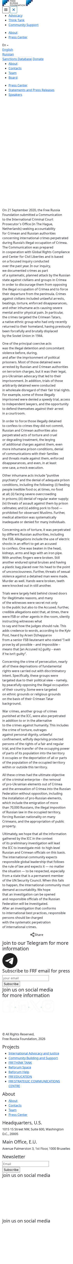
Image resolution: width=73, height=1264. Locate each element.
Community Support (24, 25)
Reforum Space (20, 1067)
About (13, 32)
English (7, 50)
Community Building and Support (33, 1058)
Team (13, 73)
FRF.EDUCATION (20, 1077)
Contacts (15, 68)
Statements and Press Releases (32, 90)
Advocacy (15, 15)
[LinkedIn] (22, 1006)
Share (39, 935)
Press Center (18, 37)
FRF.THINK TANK (20, 1063)
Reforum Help (19, 1072)
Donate (38, 59)
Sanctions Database (17, 59)
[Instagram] (48, 1006)
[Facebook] (9, 1006)
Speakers (15, 95)
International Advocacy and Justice (34, 1053)
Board (13, 77)
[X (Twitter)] (35, 1006)
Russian (8, 54)
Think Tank (17, 20)
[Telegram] (10, 960)
